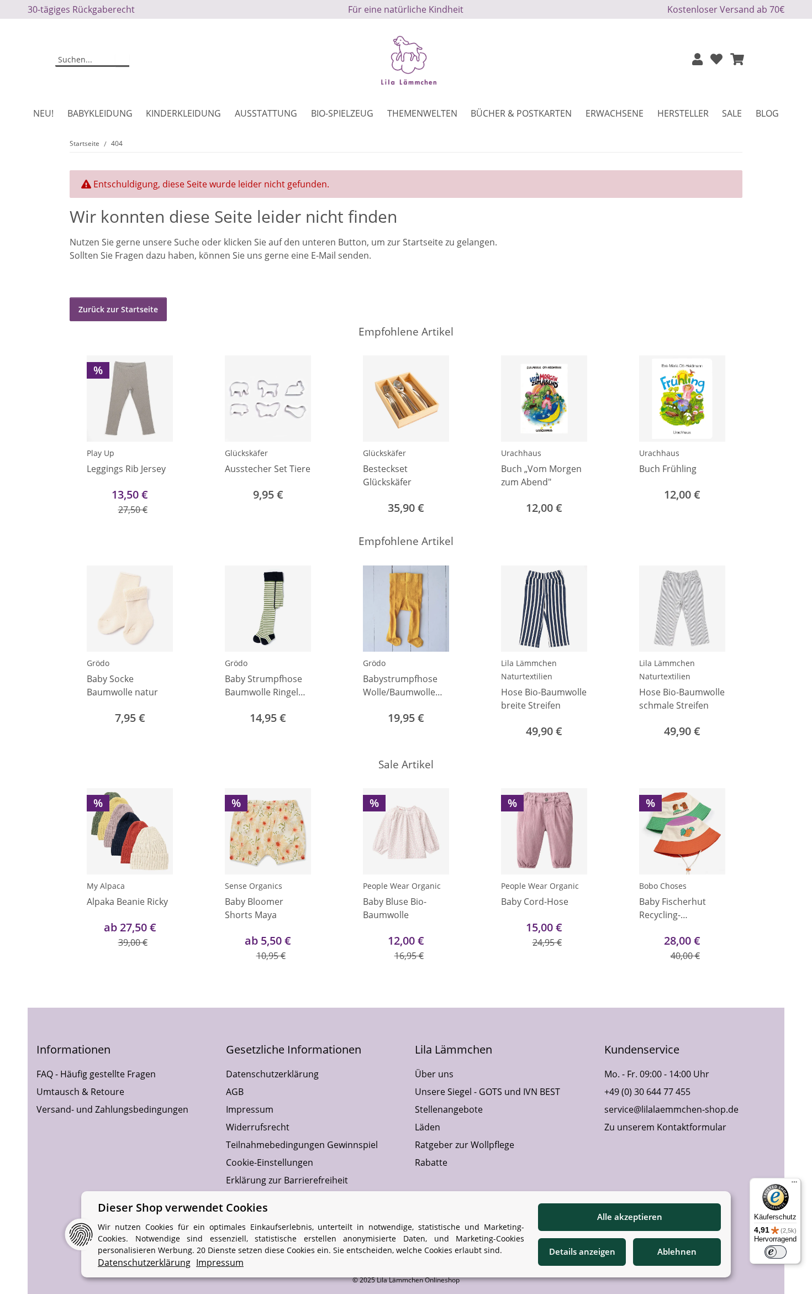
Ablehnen (677, 1251)
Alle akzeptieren (629, 1216)
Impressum (249, 1109)
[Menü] (794, 1184)
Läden (427, 1127)
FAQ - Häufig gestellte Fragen (96, 1074)
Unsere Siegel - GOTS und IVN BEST (487, 1092)
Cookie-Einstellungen (269, 1162)
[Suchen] (122, 60)
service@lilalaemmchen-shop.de (671, 1109)
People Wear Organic (402, 886)
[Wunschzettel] (716, 60)
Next (724, 436)
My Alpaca (106, 886)
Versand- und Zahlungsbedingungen (112, 1109)
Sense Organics (253, 886)
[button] (697, 60)
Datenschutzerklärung (272, 1074)
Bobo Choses (663, 886)
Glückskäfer (246, 453)
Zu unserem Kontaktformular (665, 1127)
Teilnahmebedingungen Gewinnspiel (302, 1145)
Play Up (100, 453)
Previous (88, 436)
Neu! (43, 113)
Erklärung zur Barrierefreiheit (287, 1180)
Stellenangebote (449, 1109)
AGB (235, 1092)
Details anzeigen (582, 1251)
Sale (732, 113)
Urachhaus (521, 453)
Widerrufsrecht (257, 1127)
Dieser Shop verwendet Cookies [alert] (183, 1207)
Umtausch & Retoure (80, 1092)
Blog (767, 113)
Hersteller (683, 113)
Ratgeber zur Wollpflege (464, 1145)
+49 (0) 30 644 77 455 (647, 1092)
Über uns (434, 1074)
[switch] (775, 1252)
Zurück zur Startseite (118, 309)
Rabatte (431, 1162)
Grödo (98, 663)
